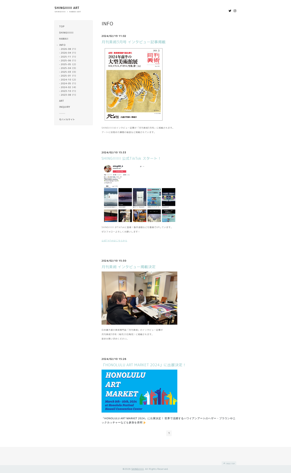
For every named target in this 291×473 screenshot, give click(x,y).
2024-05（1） (69, 83)
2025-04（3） (69, 68)
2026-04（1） (69, 52)
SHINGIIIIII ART (67, 8)
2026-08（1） (69, 49)
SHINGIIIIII (137, 469)
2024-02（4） (69, 87)
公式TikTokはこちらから (114, 240)
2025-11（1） (69, 56)
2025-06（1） (69, 60)
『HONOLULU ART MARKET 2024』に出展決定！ (144, 364)
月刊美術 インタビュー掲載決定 (129, 266)
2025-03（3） (69, 71)
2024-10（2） (69, 79)
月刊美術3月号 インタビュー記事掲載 (134, 41)
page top (230, 464)
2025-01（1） (69, 75)
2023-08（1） (69, 95)
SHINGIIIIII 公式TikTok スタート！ (131, 158)
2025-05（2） (69, 64)
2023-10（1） (69, 91)
